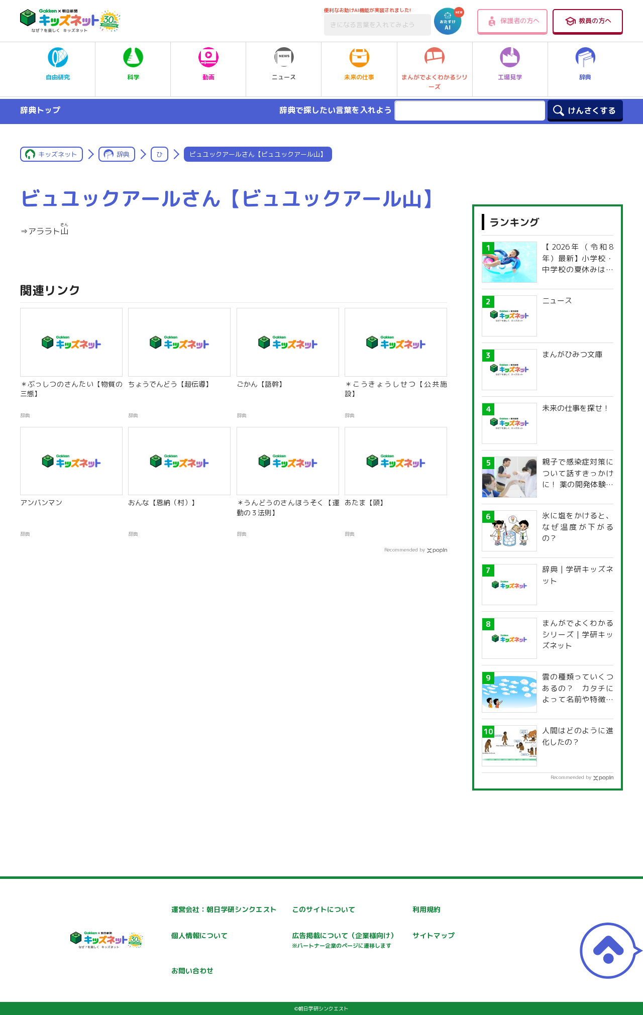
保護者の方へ (520, 20)
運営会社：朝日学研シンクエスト (224, 909)
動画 (208, 77)
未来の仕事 (359, 77)
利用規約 (426, 909)
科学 (133, 77)
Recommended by (404, 549)
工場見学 (510, 77)
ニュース (284, 77)
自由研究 (58, 77)
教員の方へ (595, 20)
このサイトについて (323, 909)
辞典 (585, 77)
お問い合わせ (192, 970)
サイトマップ (433, 935)
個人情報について (199, 935)
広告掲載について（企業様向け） (344, 940)
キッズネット (57, 154)
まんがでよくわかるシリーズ (434, 82)
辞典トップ (40, 110)
